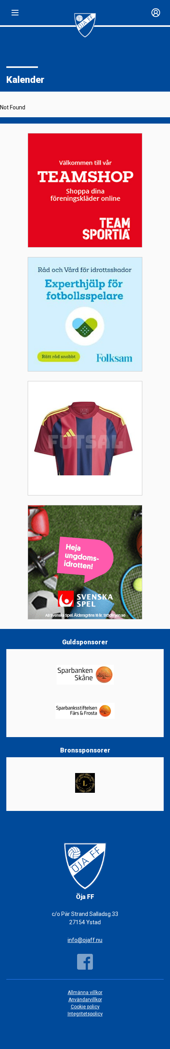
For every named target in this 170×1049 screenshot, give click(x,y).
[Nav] (15, 12)
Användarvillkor (85, 999)
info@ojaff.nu (85, 940)
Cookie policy (85, 1007)
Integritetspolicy (85, 1014)
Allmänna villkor (85, 992)
